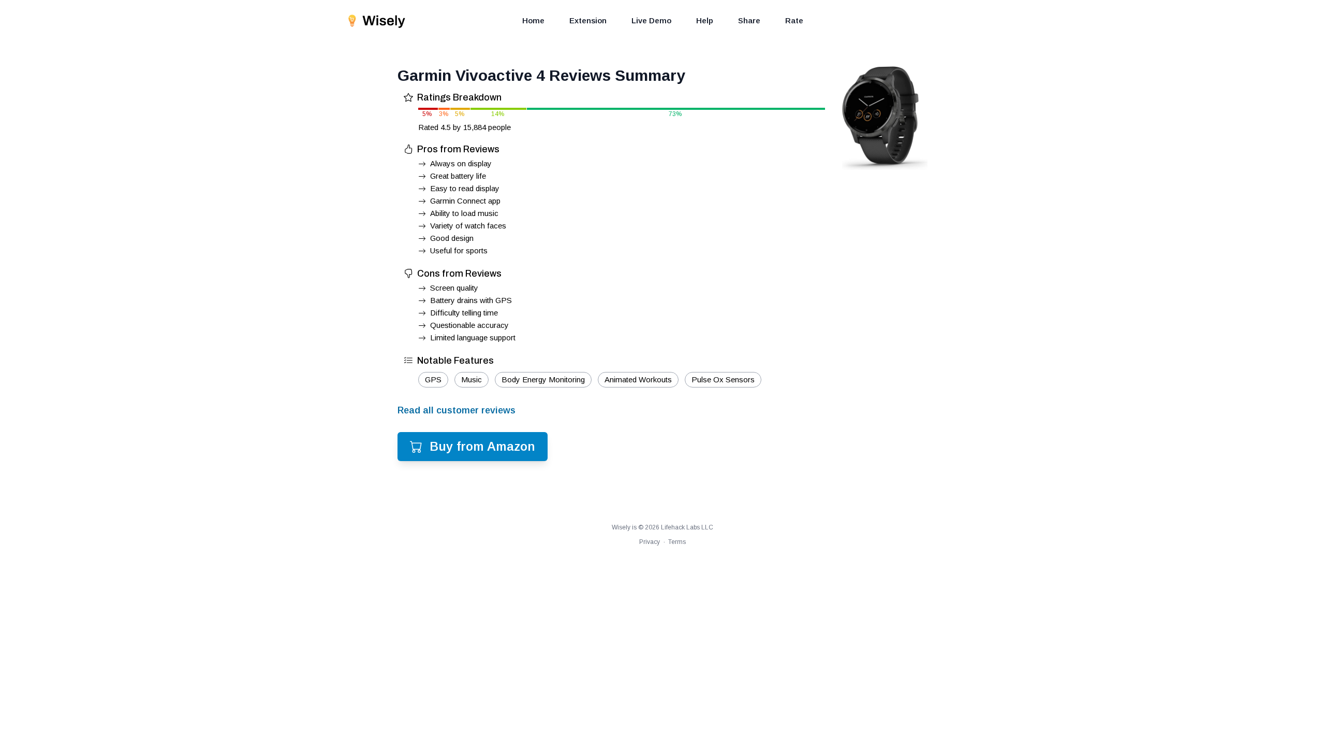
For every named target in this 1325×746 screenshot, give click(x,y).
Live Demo (651, 20)
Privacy (649, 542)
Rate (794, 20)
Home (533, 20)
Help (704, 20)
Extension (588, 20)
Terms (677, 542)
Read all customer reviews (457, 410)
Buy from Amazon (482, 446)
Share (749, 20)
